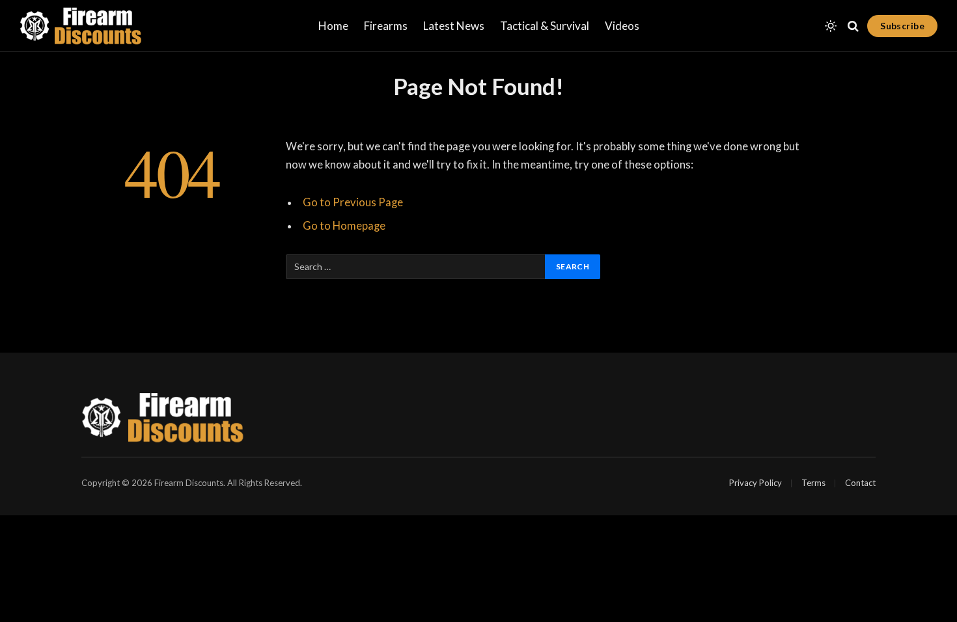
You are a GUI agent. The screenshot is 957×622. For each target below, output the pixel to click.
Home (333, 26)
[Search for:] (416, 266)
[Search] (853, 26)
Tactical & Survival (544, 26)
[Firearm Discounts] (81, 26)
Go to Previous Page (353, 202)
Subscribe (902, 25)
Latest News (453, 26)
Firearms (386, 26)
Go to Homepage (344, 225)
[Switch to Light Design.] (830, 26)
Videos (622, 26)
